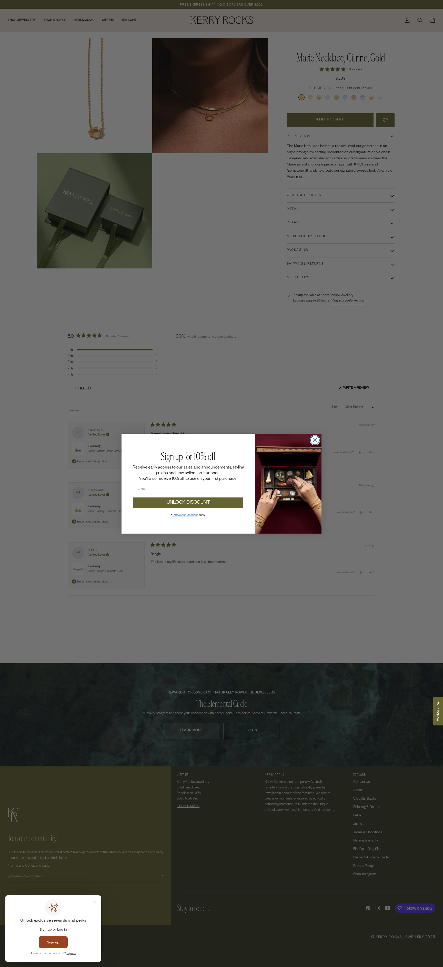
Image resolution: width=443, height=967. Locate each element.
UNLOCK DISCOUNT (188, 502)
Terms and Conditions (185, 515)
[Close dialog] (314, 440)
